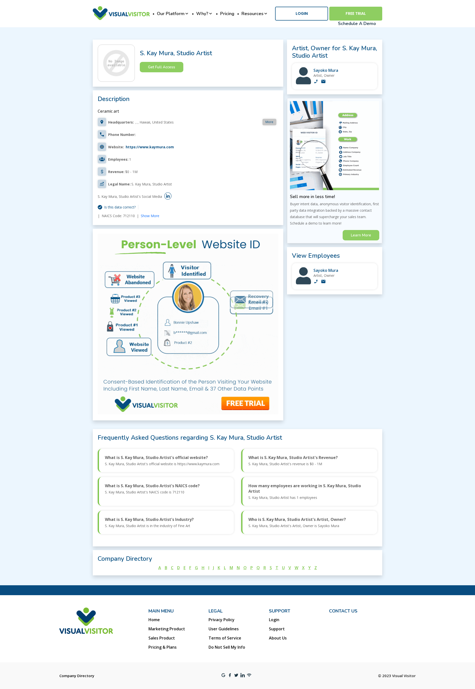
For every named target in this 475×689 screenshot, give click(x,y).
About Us (278, 638)
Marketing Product (166, 629)
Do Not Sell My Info (227, 647)
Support (277, 629)
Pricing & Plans (162, 647)
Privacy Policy (222, 619)
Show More (150, 215)
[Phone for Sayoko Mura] (315, 82)
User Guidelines (224, 629)
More (269, 122)
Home (154, 619)
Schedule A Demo (357, 23)
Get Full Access (161, 67)
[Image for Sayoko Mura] (303, 83)
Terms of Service (225, 638)
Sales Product (161, 638)
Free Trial (356, 13)
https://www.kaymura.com (150, 147)
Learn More (361, 235)
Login (302, 13)
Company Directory (76, 675)
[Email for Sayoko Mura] (323, 82)
